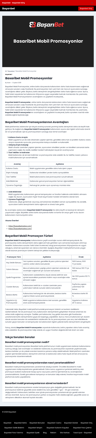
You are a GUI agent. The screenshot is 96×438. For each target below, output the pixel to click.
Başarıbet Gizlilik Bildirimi (14, 428)
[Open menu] (92, 2)
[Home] (6, 71)
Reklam (53, 433)
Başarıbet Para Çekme (82, 428)
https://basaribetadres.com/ (20, 226)
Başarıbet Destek (71, 423)
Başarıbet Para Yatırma (13, 433)
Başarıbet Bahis (20, 423)
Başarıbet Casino (54, 423)
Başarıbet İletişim (35, 428)
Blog (45, 433)
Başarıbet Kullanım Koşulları (58, 428)
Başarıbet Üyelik (33, 433)
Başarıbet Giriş (86, 8)
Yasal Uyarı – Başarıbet (82, 433)
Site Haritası (65, 433)
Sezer (9, 83)
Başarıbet (8, 74)
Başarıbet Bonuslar (37, 423)
